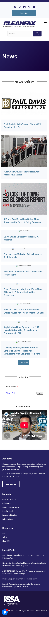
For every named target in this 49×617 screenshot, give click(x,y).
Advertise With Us (9, 499)
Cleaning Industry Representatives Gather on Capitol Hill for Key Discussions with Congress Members (22, 350)
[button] (15, 7)
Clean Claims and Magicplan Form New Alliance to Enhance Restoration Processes (23, 292)
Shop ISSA (6, 541)
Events (4, 533)
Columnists (6, 503)
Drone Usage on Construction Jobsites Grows (19, 579)
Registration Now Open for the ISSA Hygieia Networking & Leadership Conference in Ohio (21, 330)
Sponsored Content (9, 515)
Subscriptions (7, 519)
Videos (4, 537)
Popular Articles (8, 511)
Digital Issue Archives (10, 507)
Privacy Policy (41, 610)
